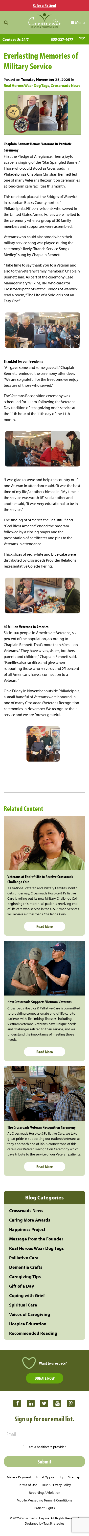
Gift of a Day (21, 1286)
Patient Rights (44, 1508)
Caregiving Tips (25, 1276)
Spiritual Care (23, 1305)
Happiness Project (27, 1229)
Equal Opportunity (49, 1477)
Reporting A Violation (44, 1492)
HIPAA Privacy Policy (56, 1485)
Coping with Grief (27, 1295)
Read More (44, 926)
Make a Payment (19, 1477)
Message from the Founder (36, 1239)
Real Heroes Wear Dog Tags (26, 85)
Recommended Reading (33, 1333)
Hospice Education (27, 1324)
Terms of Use (27, 1485)
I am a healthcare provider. (46, 1447)
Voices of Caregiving (29, 1314)
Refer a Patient (44, 5)
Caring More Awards (29, 1220)
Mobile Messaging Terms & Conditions (44, 1500)
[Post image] (44, 843)
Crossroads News (65, 85)
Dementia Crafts (25, 1267)
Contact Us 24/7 (15, 39)
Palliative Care (24, 1258)
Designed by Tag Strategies (44, 1523)
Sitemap (74, 1477)
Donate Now (45, 1378)
